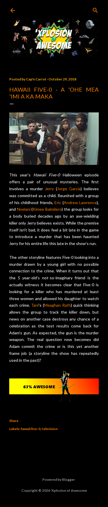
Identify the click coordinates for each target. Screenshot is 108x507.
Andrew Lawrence (80, 202)
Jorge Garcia (69, 188)
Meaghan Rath (57, 305)
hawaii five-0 (30, 429)
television (50, 429)
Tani (35, 305)
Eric (57, 202)
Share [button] (13, 421)
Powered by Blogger (58, 479)
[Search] (95, 9)
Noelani (24, 209)
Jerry (49, 188)
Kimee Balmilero (47, 209)
